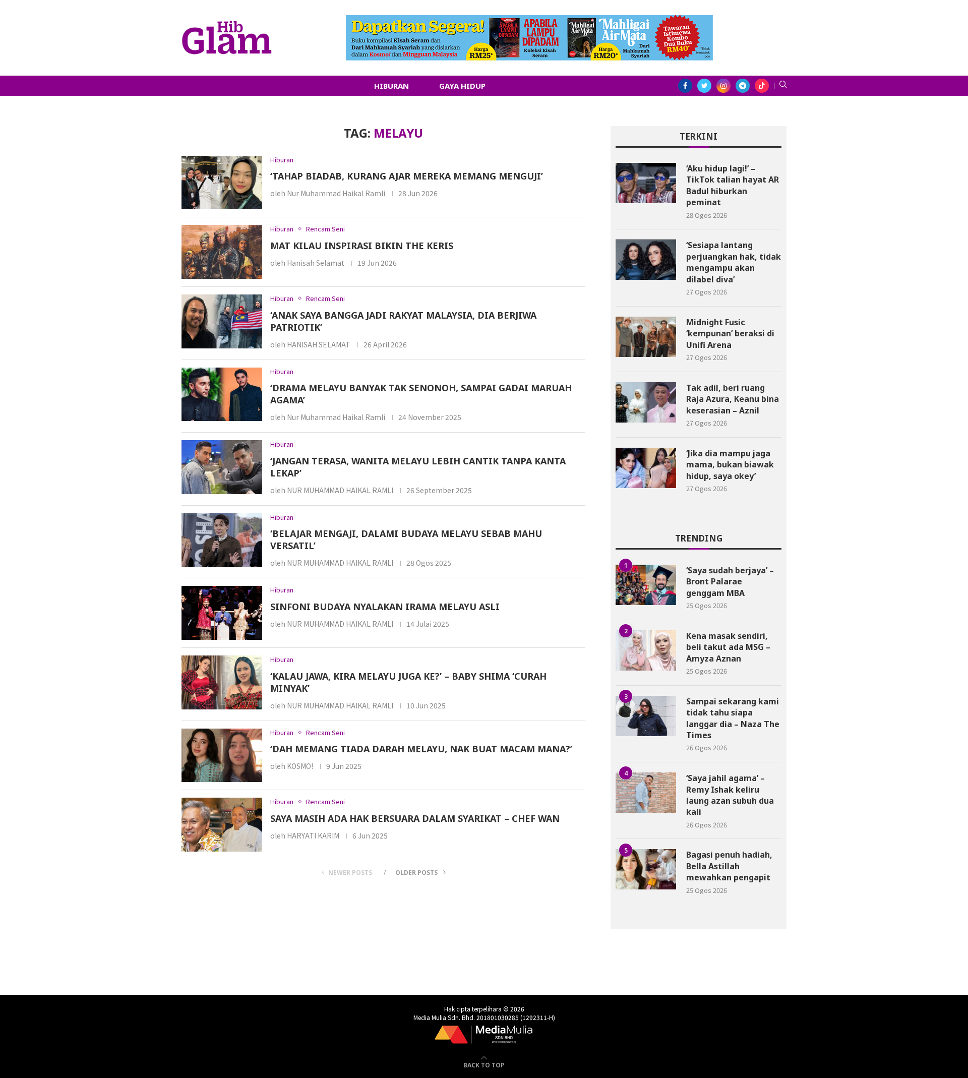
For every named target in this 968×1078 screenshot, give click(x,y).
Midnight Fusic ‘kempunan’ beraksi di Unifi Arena (730, 333)
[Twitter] (704, 86)
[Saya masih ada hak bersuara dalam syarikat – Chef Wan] (222, 825)
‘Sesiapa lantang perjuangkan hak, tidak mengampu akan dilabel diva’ (733, 261)
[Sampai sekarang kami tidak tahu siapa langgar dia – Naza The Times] (646, 716)
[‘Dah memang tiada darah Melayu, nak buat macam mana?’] (222, 756)
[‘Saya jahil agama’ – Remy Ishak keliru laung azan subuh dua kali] (646, 792)
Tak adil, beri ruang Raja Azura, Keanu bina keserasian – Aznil (732, 399)
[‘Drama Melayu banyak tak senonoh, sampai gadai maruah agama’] (222, 395)
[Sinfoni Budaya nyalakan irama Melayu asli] (222, 613)
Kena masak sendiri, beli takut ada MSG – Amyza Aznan (728, 647)
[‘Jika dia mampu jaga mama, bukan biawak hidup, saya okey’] (646, 468)
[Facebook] (685, 86)
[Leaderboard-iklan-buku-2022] (529, 20)
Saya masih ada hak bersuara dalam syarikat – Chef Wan (415, 818)
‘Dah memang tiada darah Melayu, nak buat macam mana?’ (421, 749)
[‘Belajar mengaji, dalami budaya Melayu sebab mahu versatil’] (222, 540)
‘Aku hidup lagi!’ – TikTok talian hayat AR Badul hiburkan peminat (732, 185)
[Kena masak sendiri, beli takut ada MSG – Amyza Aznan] (646, 650)
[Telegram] (743, 86)
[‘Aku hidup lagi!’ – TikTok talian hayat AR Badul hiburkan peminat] (646, 183)
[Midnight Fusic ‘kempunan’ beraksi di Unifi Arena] (646, 337)
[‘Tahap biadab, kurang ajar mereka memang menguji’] (222, 183)
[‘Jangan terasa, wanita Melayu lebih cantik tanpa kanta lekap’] (222, 467)
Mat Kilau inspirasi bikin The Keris (361, 245)
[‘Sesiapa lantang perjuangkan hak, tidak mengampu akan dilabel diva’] (646, 259)
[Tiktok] (762, 86)
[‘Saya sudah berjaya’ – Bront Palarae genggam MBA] (646, 585)
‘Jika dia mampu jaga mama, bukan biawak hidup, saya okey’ (730, 465)
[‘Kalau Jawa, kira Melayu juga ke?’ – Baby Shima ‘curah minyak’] (222, 682)
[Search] (782, 86)
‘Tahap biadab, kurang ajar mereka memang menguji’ (406, 176)
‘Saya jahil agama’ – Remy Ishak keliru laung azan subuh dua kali (730, 794)
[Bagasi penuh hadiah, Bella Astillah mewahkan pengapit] (646, 869)
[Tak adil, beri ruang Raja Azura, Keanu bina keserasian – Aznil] (646, 402)
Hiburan (391, 86)
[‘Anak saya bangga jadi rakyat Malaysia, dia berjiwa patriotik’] (222, 321)
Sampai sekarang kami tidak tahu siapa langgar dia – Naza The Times (732, 718)
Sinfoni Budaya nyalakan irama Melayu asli (385, 607)
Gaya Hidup (462, 86)
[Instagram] (723, 86)
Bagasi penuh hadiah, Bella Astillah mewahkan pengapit (729, 866)
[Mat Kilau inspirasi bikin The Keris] (222, 252)
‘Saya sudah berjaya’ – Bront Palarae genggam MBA (730, 581)
